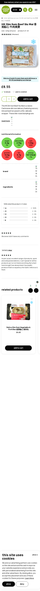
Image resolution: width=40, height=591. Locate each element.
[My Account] (30, 10)
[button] (16, 10)
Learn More (29, 578)
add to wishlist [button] (21, 92)
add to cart (28, 99)
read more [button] (5, 121)
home (5, 18)
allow (8, 584)
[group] (20, 237)
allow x (35, 555)
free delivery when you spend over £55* (20, 2)
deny (22, 584)
